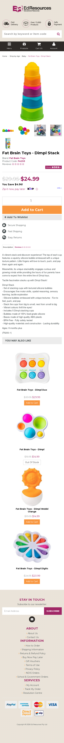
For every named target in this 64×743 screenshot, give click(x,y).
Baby (24, 56)
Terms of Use (32, 665)
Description (8, 247)
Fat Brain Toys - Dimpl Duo (32, 389)
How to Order (32, 645)
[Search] (58, 34)
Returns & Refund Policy (32, 653)
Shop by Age (15, 56)
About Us (32, 633)
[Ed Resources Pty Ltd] (32, 6)
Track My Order (32, 689)
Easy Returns (15, 237)
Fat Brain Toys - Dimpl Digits (32, 568)
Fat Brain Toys (17, 158)
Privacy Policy (32, 669)
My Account (32, 685)
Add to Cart (32, 210)
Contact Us (32, 637)
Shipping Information (32, 649)
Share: (49, 167)
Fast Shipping (15, 231)
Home (4, 56)
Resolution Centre (32, 693)
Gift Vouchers (32, 661)
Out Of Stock (32, 462)
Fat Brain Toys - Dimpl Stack (39, 56)
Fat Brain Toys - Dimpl (32, 449)
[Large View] (8, 130)
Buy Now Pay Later (32, 657)
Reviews (18, 247)
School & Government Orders (32, 676)
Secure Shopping (17, 225)
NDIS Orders (32, 673)
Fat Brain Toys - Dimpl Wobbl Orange (32, 510)
